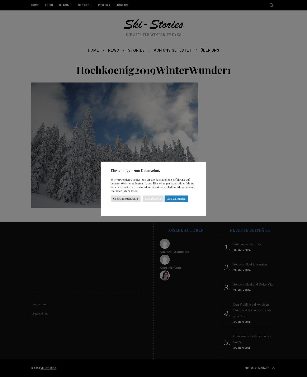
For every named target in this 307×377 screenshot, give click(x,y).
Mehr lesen (130, 191)
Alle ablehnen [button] (153, 199)
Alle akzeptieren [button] (176, 199)
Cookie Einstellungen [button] (125, 199)
